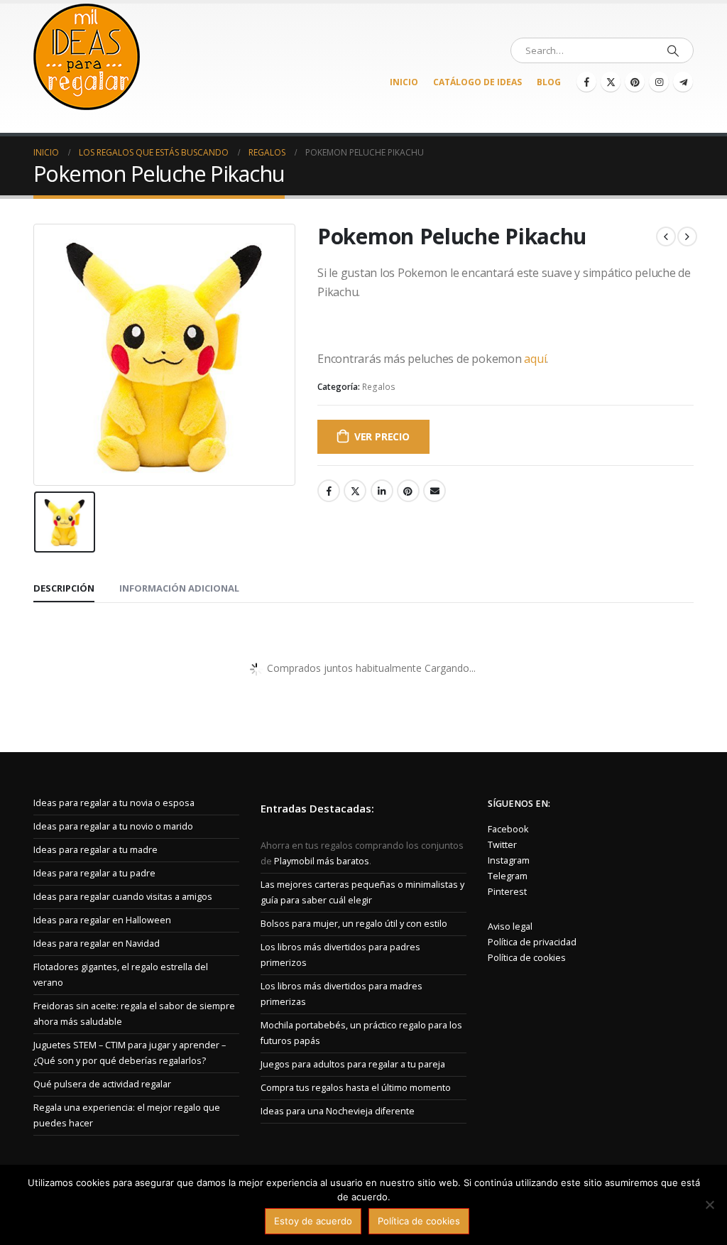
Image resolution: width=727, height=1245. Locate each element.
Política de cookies (527, 958)
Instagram (509, 860)
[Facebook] (586, 82)
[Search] (673, 50)
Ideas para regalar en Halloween (102, 920)
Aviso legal (510, 926)
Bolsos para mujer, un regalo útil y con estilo (354, 924)
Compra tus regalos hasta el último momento (356, 1088)
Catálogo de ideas (477, 82)
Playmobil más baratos (321, 861)
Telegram (508, 876)
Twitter (355, 490)
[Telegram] (683, 82)
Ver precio (382, 436)
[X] (611, 82)
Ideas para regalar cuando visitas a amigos (122, 897)
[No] (709, 1204)
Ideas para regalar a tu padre (94, 873)
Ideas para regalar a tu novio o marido (113, 826)
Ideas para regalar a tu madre (95, 850)
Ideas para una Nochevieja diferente (338, 1111)
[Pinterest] (635, 82)
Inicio (404, 82)
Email (434, 490)
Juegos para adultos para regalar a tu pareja (353, 1064)
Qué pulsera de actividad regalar (102, 1084)
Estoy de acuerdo (313, 1221)
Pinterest (408, 490)
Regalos (378, 387)
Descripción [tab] (63, 588)
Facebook (328, 490)
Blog (549, 82)
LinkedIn (382, 490)
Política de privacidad (532, 942)
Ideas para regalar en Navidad (96, 943)
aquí (535, 358)
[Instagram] (659, 82)
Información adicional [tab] (179, 588)
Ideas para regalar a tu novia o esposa (114, 803)
